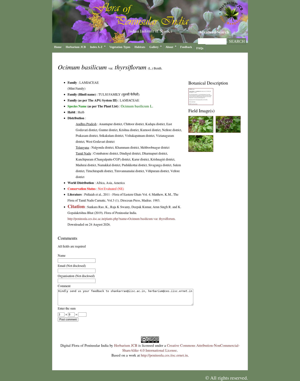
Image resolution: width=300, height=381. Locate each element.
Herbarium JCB (76, 47)
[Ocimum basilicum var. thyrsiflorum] (200, 103)
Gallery (154, 47)
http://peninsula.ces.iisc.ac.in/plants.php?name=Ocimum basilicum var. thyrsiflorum (121, 218)
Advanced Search (214, 32)
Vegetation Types (119, 47)
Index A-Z (96, 47)
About (169, 47)
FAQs (199, 48)
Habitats (139, 47)
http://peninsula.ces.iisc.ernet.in (164, 355)
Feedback (186, 47)
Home (57, 47)
